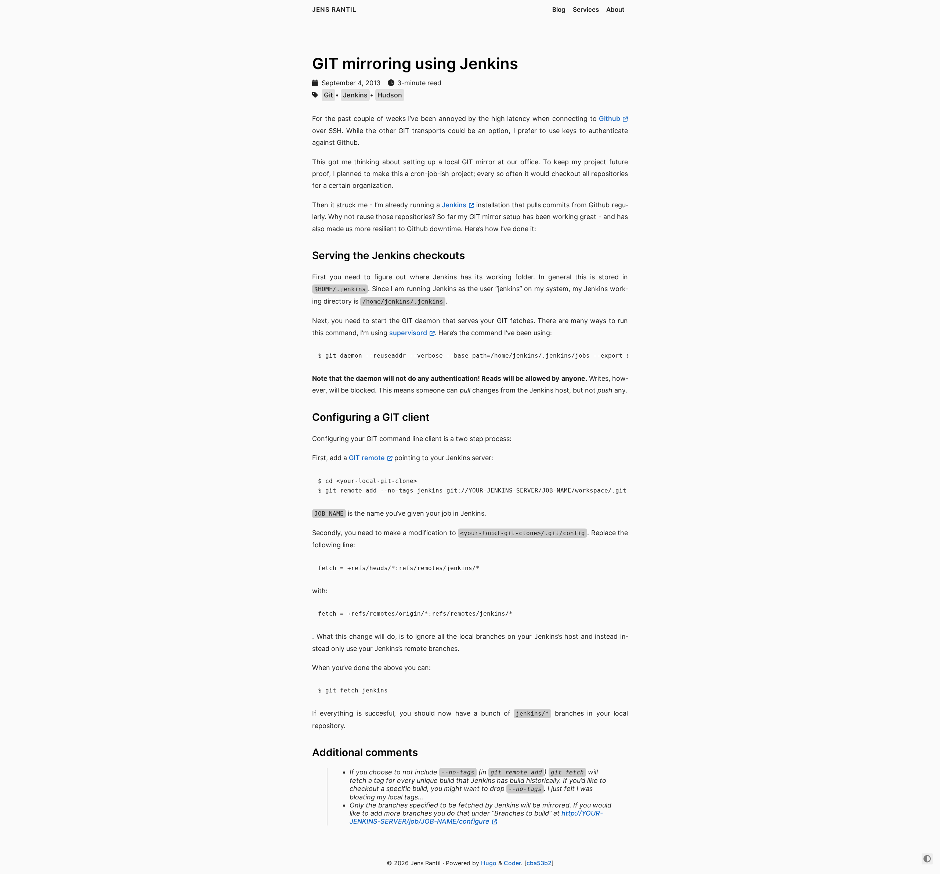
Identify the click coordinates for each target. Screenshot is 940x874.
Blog (558, 9)
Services (586, 9)
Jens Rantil (334, 9)
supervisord (408, 333)
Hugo (488, 863)
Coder (512, 863)
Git (328, 95)
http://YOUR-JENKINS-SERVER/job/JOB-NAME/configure (476, 817)
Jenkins (355, 95)
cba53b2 (539, 863)
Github (609, 118)
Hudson (389, 95)
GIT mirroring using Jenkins (415, 63)
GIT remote (367, 458)
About (615, 9)
